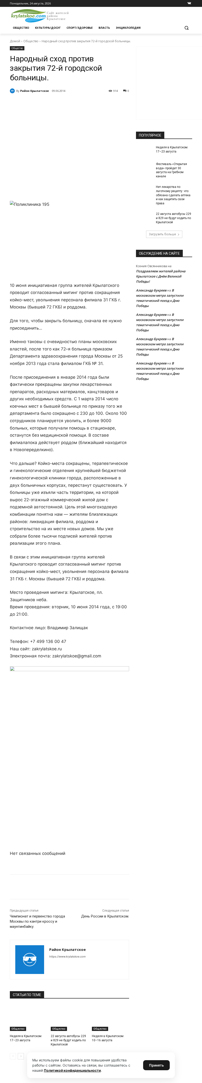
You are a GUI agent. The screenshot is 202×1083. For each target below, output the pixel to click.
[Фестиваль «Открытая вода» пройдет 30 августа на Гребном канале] (144, 168)
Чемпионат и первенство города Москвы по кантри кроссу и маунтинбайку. (37, 921)
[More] (101, 103)
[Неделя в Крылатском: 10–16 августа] (110, 1018)
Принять (156, 1065)
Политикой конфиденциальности (72, 1070)
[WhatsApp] (78, 103)
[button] (186, 28)
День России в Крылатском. (105, 916)
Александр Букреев (151, 290)
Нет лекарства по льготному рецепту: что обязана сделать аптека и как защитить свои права (173, 195)
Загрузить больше (162, 234)
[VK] (55, 103)
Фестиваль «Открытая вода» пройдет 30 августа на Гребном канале (171, 170)
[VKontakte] (189, 3)
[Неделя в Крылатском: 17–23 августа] (28, 1018)
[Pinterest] (89, 103)
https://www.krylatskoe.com (67, 956)
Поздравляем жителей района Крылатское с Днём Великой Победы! (160, 276)
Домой (15, 41)
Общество (30, 41)
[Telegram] (66, 103)
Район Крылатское (34, 91)
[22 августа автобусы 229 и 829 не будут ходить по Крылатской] (69, 1018)
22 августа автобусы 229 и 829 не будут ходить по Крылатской (68, 1040)
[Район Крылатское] (13, 90)
